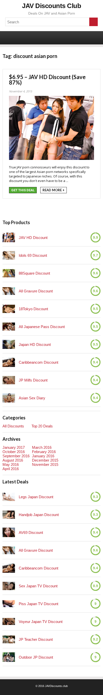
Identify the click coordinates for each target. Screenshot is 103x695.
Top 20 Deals (42, 426)
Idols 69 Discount (33, 255)
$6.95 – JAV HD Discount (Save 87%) (47, 80)
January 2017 (13, 447)
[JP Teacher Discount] (8, 639)
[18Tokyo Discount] (8, 309)
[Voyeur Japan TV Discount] (8, 621)
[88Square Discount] (8, 273)
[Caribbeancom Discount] (8, 362)
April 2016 (10, 469)
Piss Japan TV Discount (38, 604)
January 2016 (43, 456)
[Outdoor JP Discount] (8, 657)
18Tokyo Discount (33, 309)
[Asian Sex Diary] (8, 398)
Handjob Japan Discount (39, 515)
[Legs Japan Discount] (8, 497)
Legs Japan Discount (36, 497)
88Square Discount (34, 273)
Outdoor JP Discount (36, 657)
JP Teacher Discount (36, 639)
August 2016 (12, 460)
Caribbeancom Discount (38, 362)
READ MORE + (53, 190)
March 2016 (42, 447)
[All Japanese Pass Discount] (8, 327)
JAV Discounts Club (51, 6)
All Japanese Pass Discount (42, 327)
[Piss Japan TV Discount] (8, 603)
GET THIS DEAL (22, 190)
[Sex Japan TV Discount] (8, 586)
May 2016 (10, 464)
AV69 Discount (31, 532)
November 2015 (45, 464)
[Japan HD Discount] (8, 344)
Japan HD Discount (35, 344)
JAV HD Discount (33, 237)
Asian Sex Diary (32, 398)
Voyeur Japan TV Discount (40, 621)
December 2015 (45, 460)
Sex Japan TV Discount (38, 586)
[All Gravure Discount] (8, 291)
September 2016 (16, 456)
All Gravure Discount (36, 291)
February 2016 (44, 452)
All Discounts (13, 426)
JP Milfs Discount (33, 380)
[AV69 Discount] (8, 532)
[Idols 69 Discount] (8, 255)
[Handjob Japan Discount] (8, 515)
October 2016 (13, 452)
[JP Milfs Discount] (8, 380)
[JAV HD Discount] (8, 237)
